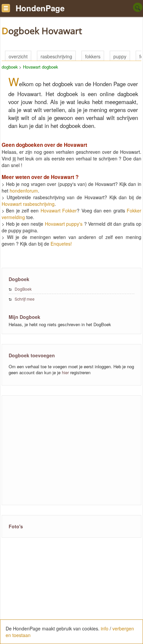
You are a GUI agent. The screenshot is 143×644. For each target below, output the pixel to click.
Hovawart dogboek (40, 67)
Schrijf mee (25, 299)
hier (65, 372)
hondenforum (24, 190)
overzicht (18, 56)
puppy (119, 56)
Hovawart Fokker (59, 210)
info (104, 628)
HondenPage (40, 8)
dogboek (10, 67)
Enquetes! (61, 243)
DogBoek (23, 289)
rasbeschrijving (56, 56)
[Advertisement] (64, 449)
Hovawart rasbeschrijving (28, 204)
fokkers (92, 56)
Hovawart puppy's (64, 223)
